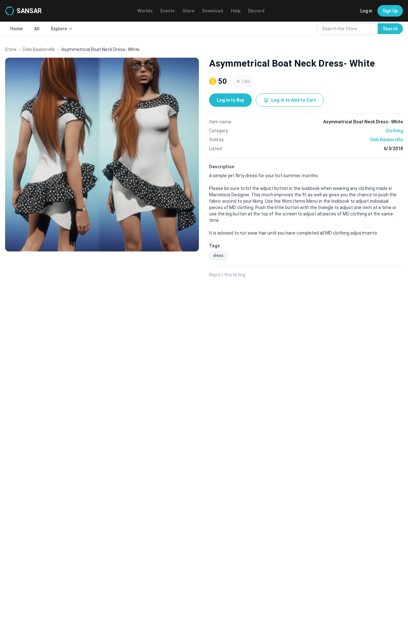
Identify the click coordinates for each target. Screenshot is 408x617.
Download (212, 10)
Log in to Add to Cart (293, 100)
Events (167, 10)
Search (390, 28)
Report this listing (227, 274)
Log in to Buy (230, 100)
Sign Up (390, 10)
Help (235, 10)
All (37, 28)
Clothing (394, 130)
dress (218, 255)
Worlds (145, 10)
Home (16, 28)
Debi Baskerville (39, 49)
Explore (59, 28)
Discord (256, 10)
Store (188, 10)
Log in (366, 10)
